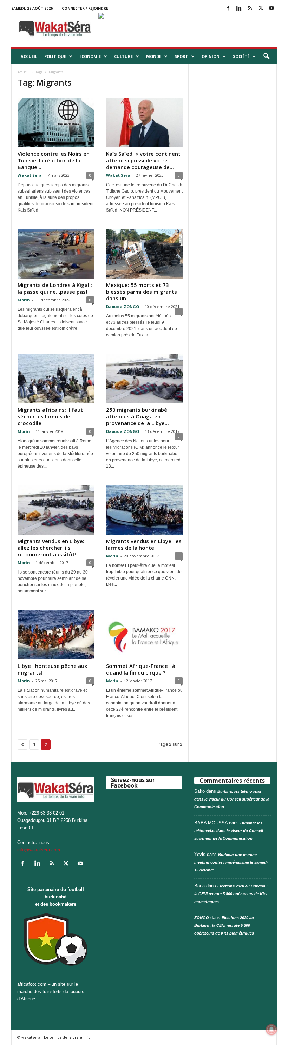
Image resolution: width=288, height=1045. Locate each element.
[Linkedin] (239, 9)
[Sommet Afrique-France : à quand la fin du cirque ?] (144, 634)
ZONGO (201, 918)
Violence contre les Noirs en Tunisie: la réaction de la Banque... (54, 160)
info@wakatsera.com (38, 849)
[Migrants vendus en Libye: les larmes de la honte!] (144, 510)
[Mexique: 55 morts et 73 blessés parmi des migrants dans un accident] (144, 254)
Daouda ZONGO (122, 306)
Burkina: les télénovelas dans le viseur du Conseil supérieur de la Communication (231, 799)
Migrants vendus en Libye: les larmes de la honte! (144, 544)
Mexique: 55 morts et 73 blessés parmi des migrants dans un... (141, 291)
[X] (260, 9)
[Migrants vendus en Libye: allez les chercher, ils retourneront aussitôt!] (56, 510)
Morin (24, 299)
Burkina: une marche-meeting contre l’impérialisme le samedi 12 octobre (231, 862)
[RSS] (250, 9)
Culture (123, 56)
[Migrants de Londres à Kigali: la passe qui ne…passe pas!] (56, 254)
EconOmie (90, 56)
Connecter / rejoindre (85, 8)
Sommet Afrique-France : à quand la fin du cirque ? (140, 669)
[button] (266, 56)
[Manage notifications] (271, 1029)
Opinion (211, 56)
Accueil (29, 56)
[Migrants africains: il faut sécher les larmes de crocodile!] (56, 378)
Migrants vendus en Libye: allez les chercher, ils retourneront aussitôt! (51, 547)
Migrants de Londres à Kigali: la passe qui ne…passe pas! (55, 288)
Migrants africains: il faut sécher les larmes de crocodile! (50, 416)
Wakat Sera (30, 175)
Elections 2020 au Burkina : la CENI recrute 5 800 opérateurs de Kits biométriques (231, 894)
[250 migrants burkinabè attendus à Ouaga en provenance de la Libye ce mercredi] (144, 378)
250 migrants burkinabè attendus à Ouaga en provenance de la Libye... (137, 416)
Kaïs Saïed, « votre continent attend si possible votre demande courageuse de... (143, 160)
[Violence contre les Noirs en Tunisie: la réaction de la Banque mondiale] (56, 122)
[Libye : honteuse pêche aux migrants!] (56, 634)
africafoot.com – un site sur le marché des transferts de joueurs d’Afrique (50, 992)
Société (241, 56)
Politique (55, 56)
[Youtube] (271, 9)
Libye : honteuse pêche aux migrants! (52, 669)
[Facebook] (228, 9)
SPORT (181, 56)
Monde (153, 56)
